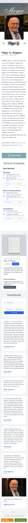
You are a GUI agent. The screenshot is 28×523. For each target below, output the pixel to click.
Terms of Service (18, 516)
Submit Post (14, 312)
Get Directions (8, 184)
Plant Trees (19, 184)
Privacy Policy (10, 516)
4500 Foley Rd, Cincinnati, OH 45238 (15, 215)
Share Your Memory (10, 287)
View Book (7, 264)
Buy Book (15, 264)
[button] (14, 487)
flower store (19, 145)
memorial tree (20, 143)
